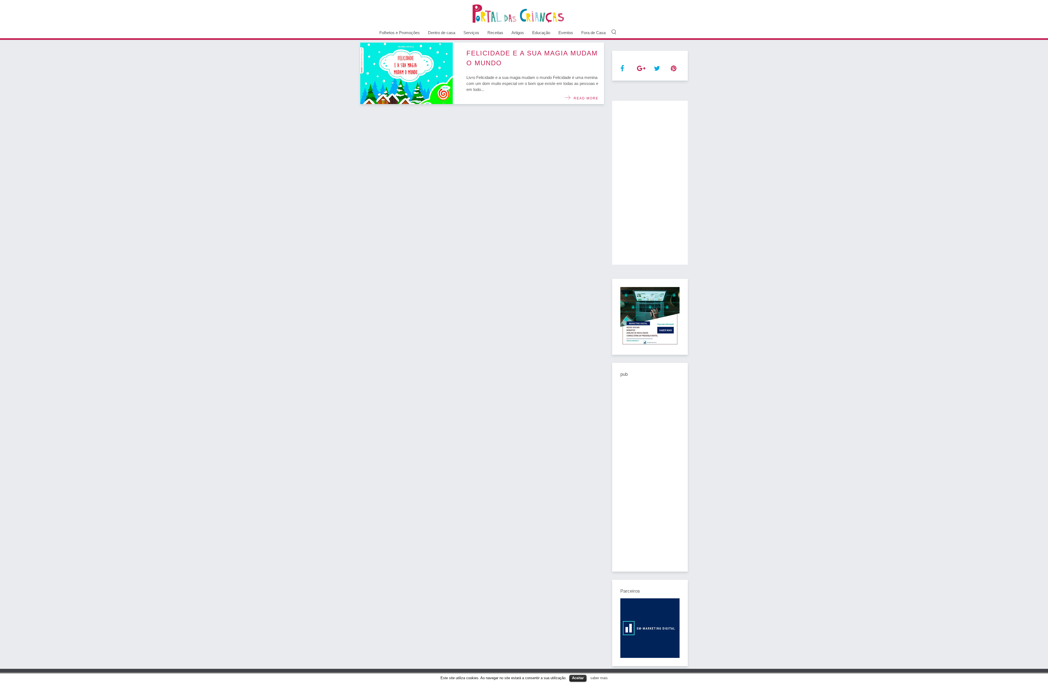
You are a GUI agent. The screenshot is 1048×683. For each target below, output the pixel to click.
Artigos (517, 32)
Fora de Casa (593, 32)
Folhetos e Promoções (399, 32)
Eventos (565, 32)
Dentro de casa (441, 32)
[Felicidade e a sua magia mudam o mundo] (406, 73)
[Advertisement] (650, 183)
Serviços (471, 32)
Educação (541, 32)
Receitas (495, 32)
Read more (585, 98)
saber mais (599, 678)
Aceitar (578, 678)
